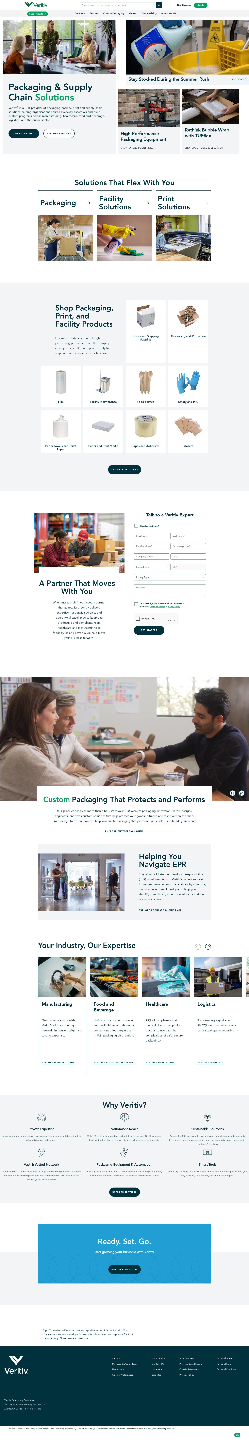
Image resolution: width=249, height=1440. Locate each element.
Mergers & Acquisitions (125, 1363)
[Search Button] (159, 5)
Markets (133, 13)
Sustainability (149, 13)
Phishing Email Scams (190, 1363)
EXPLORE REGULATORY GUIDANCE (160, 910)
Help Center (158, 1358)
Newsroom (118, 1369)
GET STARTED (23, 133)
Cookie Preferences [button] (122, 1374)
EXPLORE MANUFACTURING (59, 1062)
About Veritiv (168, 13)
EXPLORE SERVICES (59, 133)
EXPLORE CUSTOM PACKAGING (124, 831)
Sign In (201, 5)
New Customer (184, 5)
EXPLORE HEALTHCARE (160, 1062)
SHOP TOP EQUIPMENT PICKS (137, 147)
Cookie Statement (189, 1369)
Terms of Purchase (226, 1369)
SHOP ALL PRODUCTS (124, 469)
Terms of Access (157, 606)
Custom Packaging (113, 13)
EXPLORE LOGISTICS (210, 1062)
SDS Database (187, 1358)
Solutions (80, 13)
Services (94, 13)
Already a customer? (149, 526)
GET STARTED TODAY (125, 1269)
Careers (116, 1358)
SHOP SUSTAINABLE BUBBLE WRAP (204, 147)
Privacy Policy (174, 606)
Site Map (157, 1374)
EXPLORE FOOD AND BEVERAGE (114, 1062)
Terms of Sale (224, 1363)
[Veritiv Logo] (35, 5)
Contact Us (158, 1363)
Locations (157, 1369)
